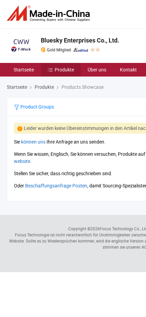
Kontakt (128, 69)
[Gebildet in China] (49, 13)
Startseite (24, 69)
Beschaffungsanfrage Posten (56, 185)
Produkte (64, 69)
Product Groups (36, 106)
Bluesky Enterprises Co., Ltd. (80, 40)
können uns (33, 141)
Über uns (97, 69)
